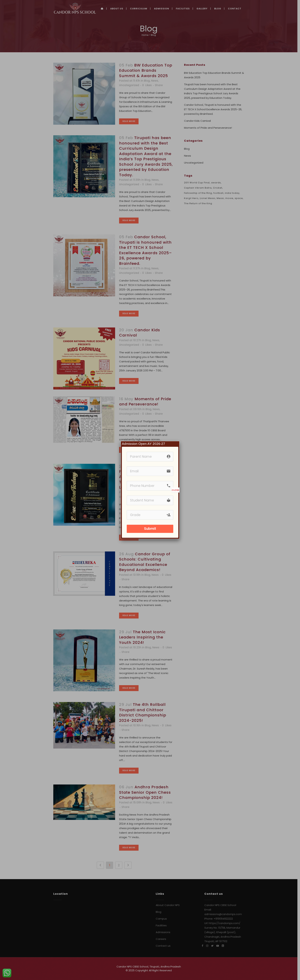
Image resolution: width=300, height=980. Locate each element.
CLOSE (175, 490)
